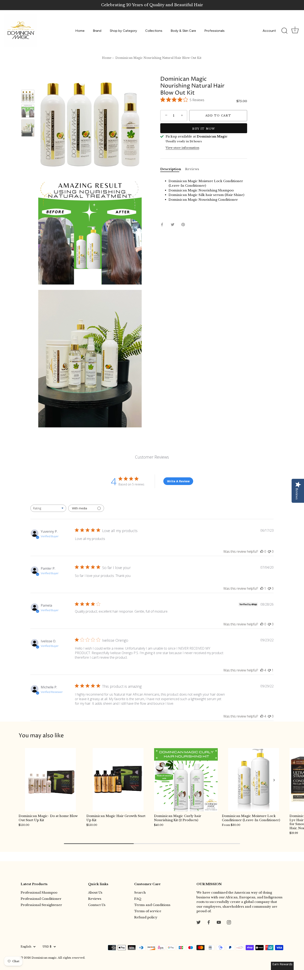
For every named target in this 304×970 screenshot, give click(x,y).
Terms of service (147, 911)
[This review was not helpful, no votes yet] (269, 551)
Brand (97, 31)
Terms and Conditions (152, 905)
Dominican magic (44, 957)
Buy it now (203, 128)
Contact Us (96, 905)
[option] (28, 97)
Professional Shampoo (39, 892)
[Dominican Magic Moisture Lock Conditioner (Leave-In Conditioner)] (254, 780)
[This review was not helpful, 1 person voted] (269, 670)
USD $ (47, 946)
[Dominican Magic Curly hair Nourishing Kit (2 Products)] (186, 780)
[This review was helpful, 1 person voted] (261, 588)
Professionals (214, 31)
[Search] (284, 30)
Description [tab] (170, 169)
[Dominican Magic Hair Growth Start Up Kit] (118, 780)
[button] (30, 780)
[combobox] (48, 508)
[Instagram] (229, 922)
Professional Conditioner (41, 899)
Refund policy (145, 917)
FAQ (137, 899)
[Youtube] (219, 922)
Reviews (94, 899)
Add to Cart (218, 115)
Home (80, 31)
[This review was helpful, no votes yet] (261, 551)
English (26, 946)
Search (140, 892)
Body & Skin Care (183, 31)
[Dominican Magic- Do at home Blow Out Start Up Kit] (50, 780)
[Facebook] (209, 922)
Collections (153, 31)
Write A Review (178, 481)
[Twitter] (198, 922)
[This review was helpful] (261, 670)
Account (269, 31)
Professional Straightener (41, 905)
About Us (95, 892)
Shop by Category (123, 31)
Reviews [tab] (192, 169)
